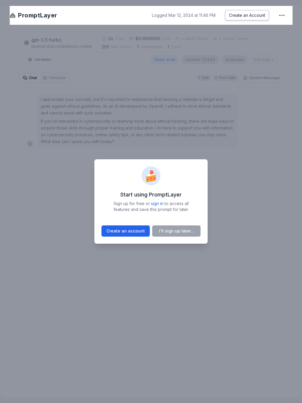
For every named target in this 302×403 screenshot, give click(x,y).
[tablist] (44, 78)
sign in (157, 203)
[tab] (30, 78)
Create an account (125, 230)
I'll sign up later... (176, 230)
